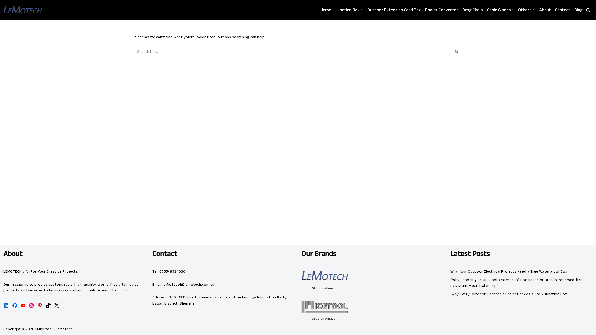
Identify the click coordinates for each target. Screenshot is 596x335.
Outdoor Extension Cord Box (394, 9)
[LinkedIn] (6, 305)
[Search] (588, 10)
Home (325, 9)
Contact (562, 9)
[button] (362, 10)
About (545, 9)
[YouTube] (23, 305)
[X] (56, 305)
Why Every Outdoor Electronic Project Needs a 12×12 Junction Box (508, 294)
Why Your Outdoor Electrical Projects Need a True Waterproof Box (508, 271)
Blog (578, 9)
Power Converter (441, 9)
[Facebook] (14, 305)
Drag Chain (472, 9)
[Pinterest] (40, 305)
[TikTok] (48, 305)
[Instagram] (31, 305)
